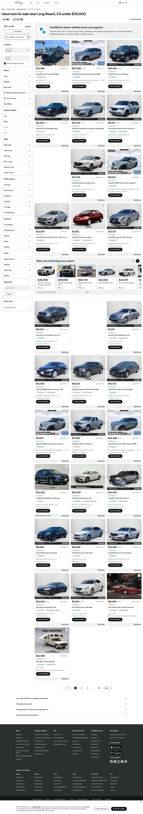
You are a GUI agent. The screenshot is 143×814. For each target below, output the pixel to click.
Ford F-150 (57, 784)
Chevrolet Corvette (97, 777)
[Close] (141, 802)
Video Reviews (39, 754)
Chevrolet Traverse (97, 784)
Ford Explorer (58, 790)
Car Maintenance (77, 751)
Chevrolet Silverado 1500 (99, 780)
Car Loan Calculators (78, 734)
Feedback (108, 799)
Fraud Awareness (97, 799)
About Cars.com (37, 799)
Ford (55, 774)
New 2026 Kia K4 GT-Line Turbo (85, 284)
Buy (31, 3)
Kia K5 (112, 787)
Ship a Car (75, 741)
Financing (19, 759)
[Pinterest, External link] (125, 761)
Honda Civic (38, 780)
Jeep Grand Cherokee (79, 780)
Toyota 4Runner (20, 790)
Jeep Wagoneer (77, 784)
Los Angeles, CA (96, 741)
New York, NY (95, 754)
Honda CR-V (38, 777)
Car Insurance (76, 747)
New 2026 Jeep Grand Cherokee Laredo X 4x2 (44, 284)
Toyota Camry (20, 787)
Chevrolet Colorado (97, 790)
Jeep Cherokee (77, 790)
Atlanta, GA (94, 747)
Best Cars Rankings (40, 744)
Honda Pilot (38, 787)
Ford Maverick (58, 777)
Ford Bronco (57, 780)
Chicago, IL (94, 734)
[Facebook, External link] (115, 761)
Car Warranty (76, 744)
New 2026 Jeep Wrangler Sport (65, 284)
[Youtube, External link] (118, 761)
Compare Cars (39, 741)
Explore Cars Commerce (117, 734)
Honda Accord (39, 784)
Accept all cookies (119, 809)
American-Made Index (41, 751)
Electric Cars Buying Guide (24, 756)
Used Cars (19, 734)
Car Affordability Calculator (80, 738)
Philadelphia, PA (95, 751)
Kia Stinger (114, 784)
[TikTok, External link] (111, 761)
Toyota (18, 774)
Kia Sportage (114, 777)
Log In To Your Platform (117, 738)
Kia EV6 (113, 790)
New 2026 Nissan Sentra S (106, 283)
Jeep (74, 774)
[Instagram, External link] (122, 761)
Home (3, 9)
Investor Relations (59, 799)
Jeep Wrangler (77, 777)
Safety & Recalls (39, 747)
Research (47, 3)
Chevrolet (95, 774)
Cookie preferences (101, 809)
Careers (71, 799)
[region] (71, 807)
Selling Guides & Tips (60, 744)
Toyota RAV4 (19, 777)
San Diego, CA (95, 757)
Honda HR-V (38, 790)
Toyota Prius (19, 780)
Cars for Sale (11, 9)
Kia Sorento (114, 780)
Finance (56, 3)
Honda (37, 774)
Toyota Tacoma (20, 784)
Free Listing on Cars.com (61, 741)
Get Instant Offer (59, 738)
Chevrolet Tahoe (97, 787)
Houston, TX (94, 738)
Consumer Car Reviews (42, 734)
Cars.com (86, 807)
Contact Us (48, 799)
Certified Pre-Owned (22, 741)
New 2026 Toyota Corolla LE (126, 283)
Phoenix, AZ (94, 744)
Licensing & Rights (82, 799)
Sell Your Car (57, 734)
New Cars (19, 738)
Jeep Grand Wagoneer (79, 787)
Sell (38, 3)
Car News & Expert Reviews (43, 738)
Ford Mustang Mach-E (60, 787)
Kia (111, 774)
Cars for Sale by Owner (23, 744)
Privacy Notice (36, 807)
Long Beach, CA (21, 9)
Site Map (75, 754)
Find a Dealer (20, 747)
